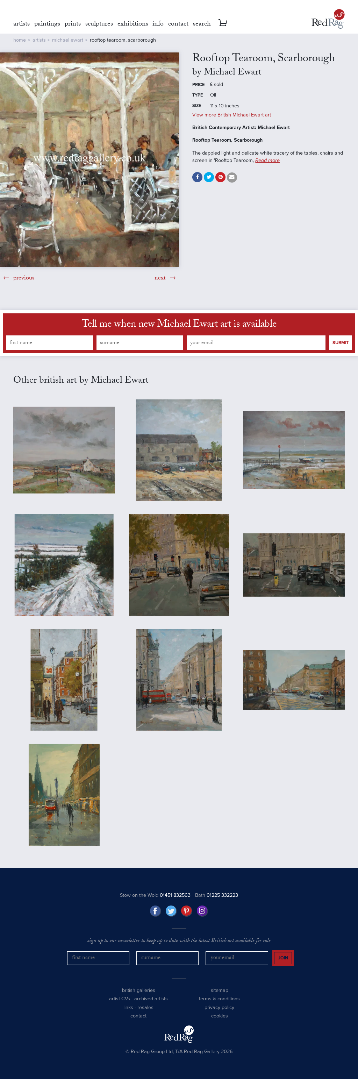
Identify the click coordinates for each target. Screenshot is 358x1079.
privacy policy (219, 1007)
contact (138, 1016)
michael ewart (67, 40)
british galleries (138, 990)
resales (145, 1007)
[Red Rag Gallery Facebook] (155, 911)
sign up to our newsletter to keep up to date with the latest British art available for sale (179, 941)
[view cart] (222, 22)
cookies (219, 1016)
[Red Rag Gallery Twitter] (171, 911)
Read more (267, 160)
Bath (216, 895)
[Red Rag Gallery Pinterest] (186, 911)
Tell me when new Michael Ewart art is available (179, 325)
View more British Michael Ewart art (231, 115)
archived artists (151, 999)
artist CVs (119, 999)
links (128, 1007)
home (19, 40)
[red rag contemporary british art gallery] (328, 19)
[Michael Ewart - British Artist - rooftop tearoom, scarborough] (89, 159)
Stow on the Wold (155, 895)
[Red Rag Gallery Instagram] (202, 911)
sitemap (219, 990)
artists (39, 40)
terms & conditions (219, 999)
